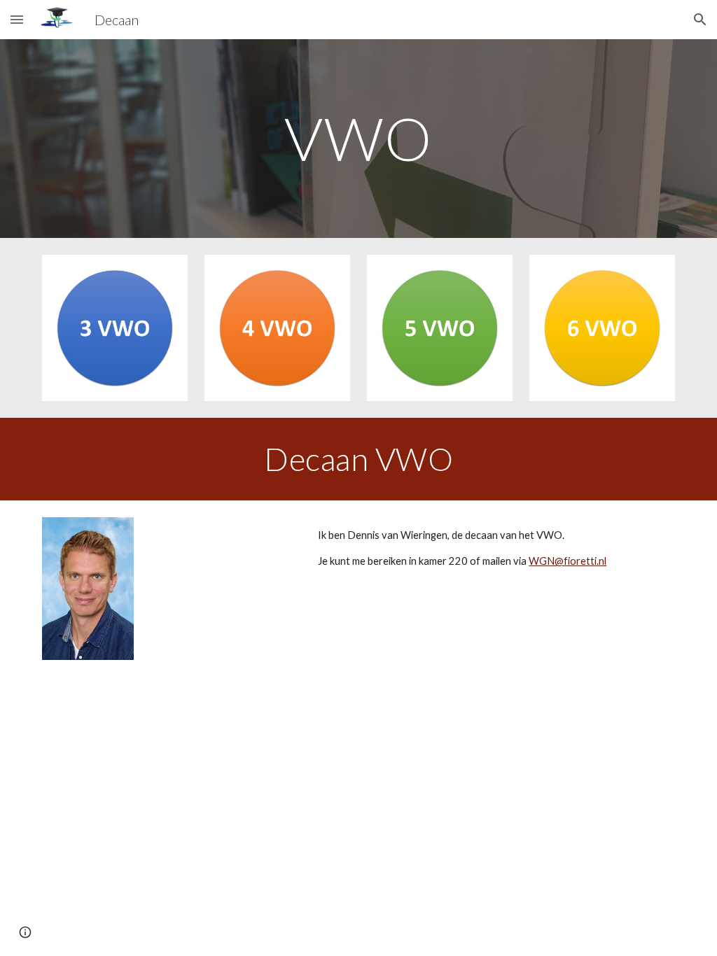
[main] (358, 138)
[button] (17, 19)
